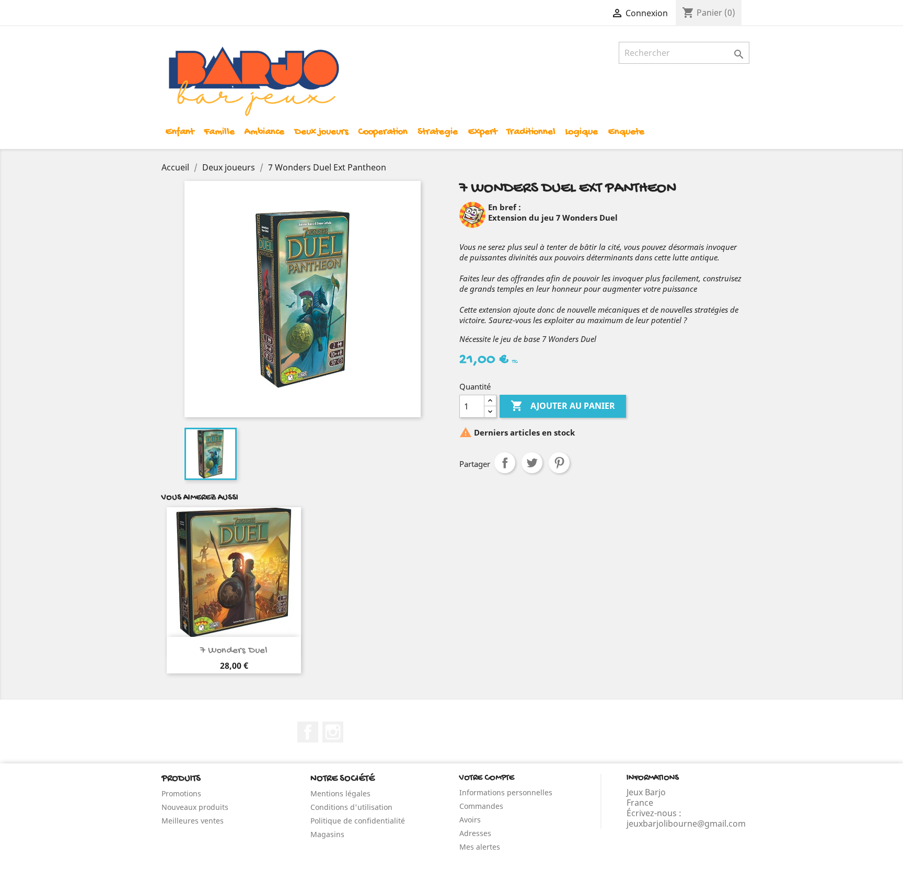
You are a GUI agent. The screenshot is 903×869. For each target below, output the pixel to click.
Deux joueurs (321, 132)
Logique (581, 132)
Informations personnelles (505, 792)
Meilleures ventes (192, 821)
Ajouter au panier (563, 405)
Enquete (626, 132)
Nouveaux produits (194, 807)
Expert (482, 132)
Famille (219, 132)
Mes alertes (479, 847)
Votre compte (486, 778)
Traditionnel (530, 132)
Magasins (327, 834)
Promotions (181, 793)
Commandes (481, 806)
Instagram (332, 732)
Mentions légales (340, 793)
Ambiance (264, 132)
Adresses (475, 833)
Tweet (532, 462)
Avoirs (470, 820)
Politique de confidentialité (357, 821)
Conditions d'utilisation (351, 807)
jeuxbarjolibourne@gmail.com (686, 823)
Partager (504, 462)
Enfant (179, 132)
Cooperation (383, 132)
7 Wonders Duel (234, 651)
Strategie (438, 132)
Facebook (307, 732)
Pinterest (559, 462)
